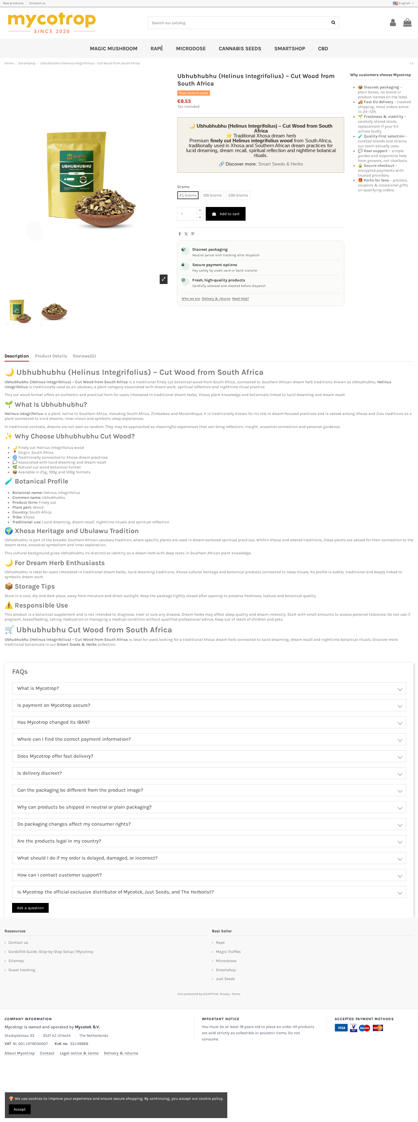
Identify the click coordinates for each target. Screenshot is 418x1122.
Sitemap (16, 960)
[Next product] (412, 63)
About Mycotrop (20, 1053)
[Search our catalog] (333, 22)
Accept (20, 1109)
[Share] (180, 234)
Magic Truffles (228, 951)
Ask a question (30, 908)
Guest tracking (21, 970)
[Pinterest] (192, 234)
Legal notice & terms (79, 1053)
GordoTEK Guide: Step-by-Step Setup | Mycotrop (50, 951)
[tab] (84, 357)
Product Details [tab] (51, 356)
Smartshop (226, 970)
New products (13, 3)
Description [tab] (17, 356)
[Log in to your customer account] (393, 23)
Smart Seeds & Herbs (280, 163)
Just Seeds (225, 978)
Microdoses (226, 960)
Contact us (37, 3)
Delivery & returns (216, 299)
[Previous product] (411, 63)
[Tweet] (186, 234)
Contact (47, 1053)
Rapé (220, 942)
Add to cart (230, 214)
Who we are (191, 299)
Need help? (240, 299)
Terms (236, 994)
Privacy (225, 994)
